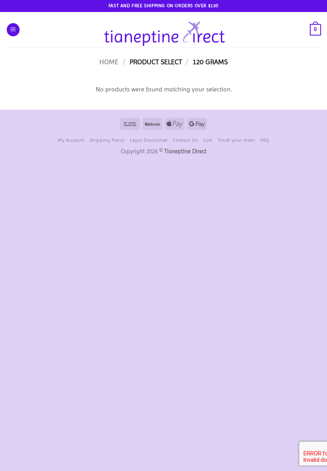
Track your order (236, 140)
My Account (71, 140)
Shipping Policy (107, 140)
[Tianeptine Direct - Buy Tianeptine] (163, 30)
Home (108, 61)
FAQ (264, 140)
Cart (207, 140)
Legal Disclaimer (149, 140)
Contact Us (185, 140)
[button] (13, 29)
